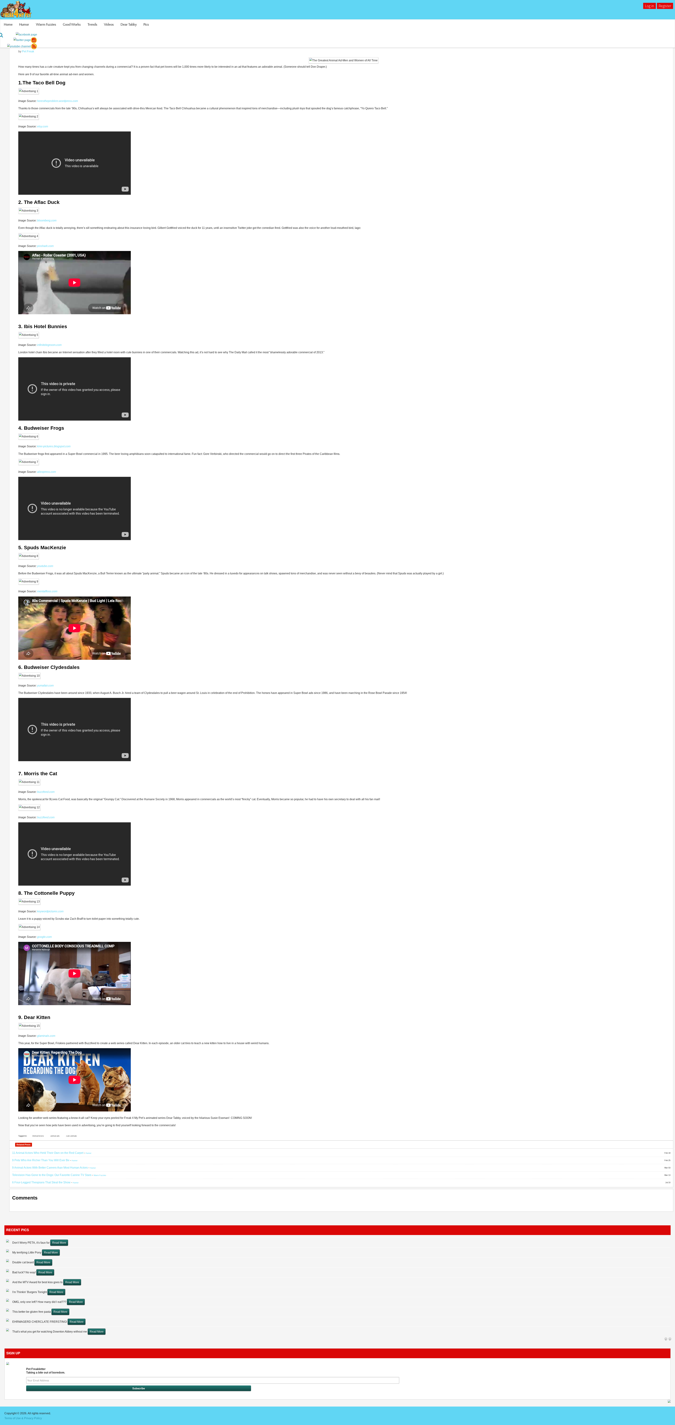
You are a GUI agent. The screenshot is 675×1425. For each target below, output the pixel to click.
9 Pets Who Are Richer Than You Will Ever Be (40, 1160)
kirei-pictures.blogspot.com (53, 446)
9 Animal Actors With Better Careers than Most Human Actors (50, 1167)
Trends (92, 24)
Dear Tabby (128, 24)
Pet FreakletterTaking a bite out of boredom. (45, 1371)
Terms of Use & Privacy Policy (23, 1418)
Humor (24, 24)
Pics (146, 24)
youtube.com (45, 566)
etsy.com (42, 126)
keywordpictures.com (50, 911)
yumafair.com (45, 685)
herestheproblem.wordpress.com (57, 100)
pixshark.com (45, 245)
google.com (44, 936)
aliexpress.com (46, 471)
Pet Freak (28, 51)
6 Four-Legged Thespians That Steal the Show (41, 1182)
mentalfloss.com (47, 591)
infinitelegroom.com (49, 344)
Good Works (72, 24)
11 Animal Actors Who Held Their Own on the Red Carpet (47, 1152)
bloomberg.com (46, 220)
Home (8, 24)
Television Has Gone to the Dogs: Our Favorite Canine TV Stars (51, 1174)
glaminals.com (46, 1035)
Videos (109, 24)
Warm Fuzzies (46, 24)
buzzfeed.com (45, 791)
